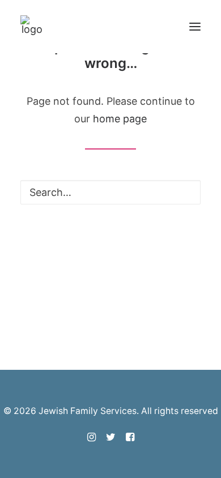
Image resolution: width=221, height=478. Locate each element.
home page (120, 119)
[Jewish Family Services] (31, 26)
